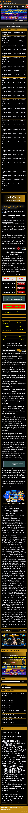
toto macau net (5, 623)
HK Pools (4, 542)
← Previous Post (6, 630)
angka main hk (5, 517)
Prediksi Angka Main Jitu (8, 561)
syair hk (11, 611)
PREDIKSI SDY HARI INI (17, 578)
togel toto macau (6, 619)
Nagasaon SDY (14, 547)
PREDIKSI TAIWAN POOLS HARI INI (11, 597)
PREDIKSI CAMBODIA (17, 563)
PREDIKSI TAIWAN (18, 588)
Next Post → (23, 630)
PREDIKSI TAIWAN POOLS (17, 595)
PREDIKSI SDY (6, 578)
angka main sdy (15, 518)
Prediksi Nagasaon (11, 576)
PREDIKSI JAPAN (6, 708)
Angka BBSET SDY (7, 510)
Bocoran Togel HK (6, 530)
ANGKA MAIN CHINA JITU (14, 343)
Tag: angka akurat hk (20, 614)
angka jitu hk (5, 511)
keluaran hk (20, 542)
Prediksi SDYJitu (17, 580)
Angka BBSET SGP (18, 510)
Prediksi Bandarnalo (5, 1)
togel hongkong (17, 616)
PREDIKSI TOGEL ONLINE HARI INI (14, 26)
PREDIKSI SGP (6, 582)
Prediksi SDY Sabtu (7, 580)
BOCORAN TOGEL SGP (19, 532)
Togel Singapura (21, 617)
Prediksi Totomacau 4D (18, 607)
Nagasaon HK (5, 547)
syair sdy (10, 612)
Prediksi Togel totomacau (11, 604)
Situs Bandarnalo (6, 486)
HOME (14, 23)
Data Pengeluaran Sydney (18, 541)
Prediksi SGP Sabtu (17, 583)
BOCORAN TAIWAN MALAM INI (10, 527)
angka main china (10, 241)
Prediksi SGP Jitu (6, 583)
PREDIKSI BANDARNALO (10, 211)
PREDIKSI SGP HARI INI (17, 582)
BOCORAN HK (19, 522)
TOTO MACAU (21, 621)
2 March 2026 (6, 209)
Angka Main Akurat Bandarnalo (16, 515)
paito (10, 446)
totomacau (7, 624)
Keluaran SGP (12, 544)
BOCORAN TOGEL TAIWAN (9, 534)
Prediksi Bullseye (6, 563)
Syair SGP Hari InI (9, 614)
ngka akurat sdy (9, 549)
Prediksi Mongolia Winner (13, 779)
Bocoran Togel (19, 529)
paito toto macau (17, 549)
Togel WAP (14, 619)
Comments (6, 212)
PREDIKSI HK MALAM (8, 722)
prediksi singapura (6, 587)
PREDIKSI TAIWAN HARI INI (14, 592)
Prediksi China (21, 211)
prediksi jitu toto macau (17, 573)
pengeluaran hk (10, 551)
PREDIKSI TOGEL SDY (10, 602)
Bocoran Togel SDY (7, 532)
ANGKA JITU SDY (13, 511)
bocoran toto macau (20, 535)
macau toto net (12, 546)
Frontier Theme (24, 811)
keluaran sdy (5, 544)
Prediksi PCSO (20, 576)
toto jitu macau (12, 621)
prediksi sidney (6, 585)
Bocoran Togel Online (17, 530)
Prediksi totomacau (7, 607)
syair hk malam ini (18, 611)
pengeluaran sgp (6, 552)
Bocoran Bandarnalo (7, 226)
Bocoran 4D (12, 522)
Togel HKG (9, 616)
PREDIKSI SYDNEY (7, 588)
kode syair (19, 544)
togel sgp (7, 617)
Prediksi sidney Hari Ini (16, 585)
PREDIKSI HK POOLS (16, 568)
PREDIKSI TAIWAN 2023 (8, 590)
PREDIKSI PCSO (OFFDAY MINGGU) (12, 717)
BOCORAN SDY (6, 523)
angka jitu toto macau (9, 513)
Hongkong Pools (11, 542)
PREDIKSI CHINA (6, 564)
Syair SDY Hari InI (18, 612)
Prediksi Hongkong (16, 570)
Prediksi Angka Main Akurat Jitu (17, 559)
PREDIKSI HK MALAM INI (14, 774)
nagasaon (18, 546)
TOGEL (4, 616)
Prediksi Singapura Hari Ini (19, 587)
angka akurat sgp (9, 508)
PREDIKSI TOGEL (10, 600)
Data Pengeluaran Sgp (13, 746)
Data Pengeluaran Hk (17, 539)
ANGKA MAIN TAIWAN (14, 520)
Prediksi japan (7, 573)
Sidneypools (5, 611)
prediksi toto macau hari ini (17, 606)
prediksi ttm (17, 609)
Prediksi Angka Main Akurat (14, 756)
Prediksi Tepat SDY (12, 599)
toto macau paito (14, 623)
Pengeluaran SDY (18, 551)
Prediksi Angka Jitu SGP (8, 556)
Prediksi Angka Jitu (16, 552)
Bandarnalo (5, 522)
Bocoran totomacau (18, 537)
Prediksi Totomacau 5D (8, 609)
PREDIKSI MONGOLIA (8, 714)
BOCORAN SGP (15, 523)
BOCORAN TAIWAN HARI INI (14, 525)
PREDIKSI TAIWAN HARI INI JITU (11, 594)
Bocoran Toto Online (7, 537)
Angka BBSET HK (19, 508)
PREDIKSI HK (15, 564)
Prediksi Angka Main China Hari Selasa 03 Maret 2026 (13, 207)
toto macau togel (16, 802)
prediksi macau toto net (8, 575)
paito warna (11, 754)
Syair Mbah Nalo (12, 799)
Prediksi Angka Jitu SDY (16, 554)
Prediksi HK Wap (6, 570)
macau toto (5, 546)
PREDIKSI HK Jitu (14, 566)
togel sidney (13, 617)
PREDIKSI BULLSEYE (8, 700)
